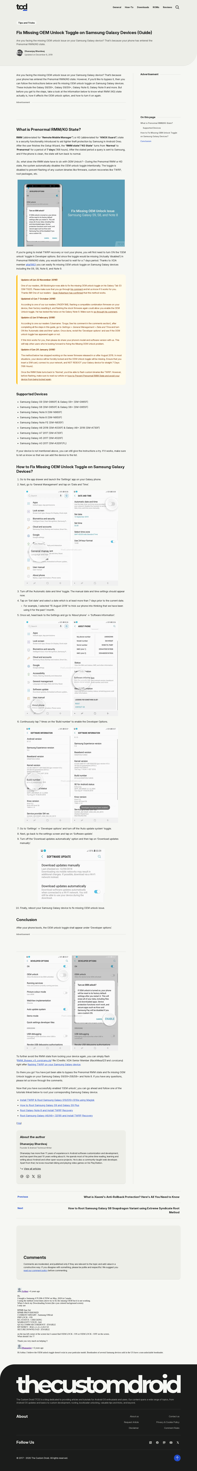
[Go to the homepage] (21, 7)
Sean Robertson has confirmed (68, 292)
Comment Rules (171, 1428)
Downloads (143, 7)
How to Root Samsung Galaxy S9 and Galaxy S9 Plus (49, 1105)
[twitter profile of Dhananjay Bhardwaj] (33, 1176)
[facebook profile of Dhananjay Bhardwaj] (27, 1176)
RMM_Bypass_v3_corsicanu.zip (34, 1060)
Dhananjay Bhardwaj (35, 51)
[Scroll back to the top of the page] (177, 1458)
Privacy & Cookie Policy (167, 1422)
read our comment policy (36, 1270)
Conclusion (145, 141)
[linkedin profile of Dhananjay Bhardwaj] (39, 1176)
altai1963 (31, 264)
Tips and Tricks (26, 22)
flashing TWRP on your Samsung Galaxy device (54, 1064)
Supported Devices (152, 128)
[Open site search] (177, 7)
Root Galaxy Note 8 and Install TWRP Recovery (46, 1110)
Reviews (167, 7)
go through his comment (105, 311)
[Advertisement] (71, 111)
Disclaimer (134, 1428)
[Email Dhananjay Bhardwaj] (21, 1176)
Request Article (131, 1422)
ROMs (156, 7)
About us (134, 1416)
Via (19, 1123)
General (117, 7)
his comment (76, 289)
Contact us (174, 1416)
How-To (129, 7)
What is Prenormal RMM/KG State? (156, 123)
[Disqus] (98, 1320)
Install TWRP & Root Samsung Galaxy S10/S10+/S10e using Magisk (57, 1100)
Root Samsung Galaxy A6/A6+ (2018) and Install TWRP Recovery (56, 1115)
